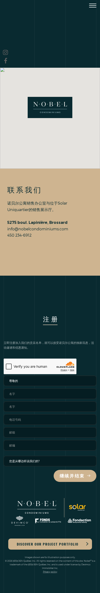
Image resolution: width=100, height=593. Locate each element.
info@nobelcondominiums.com (37, 229)
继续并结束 (72, 476)
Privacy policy (50, 571)
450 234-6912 (19, 235)
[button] (50, 107)
